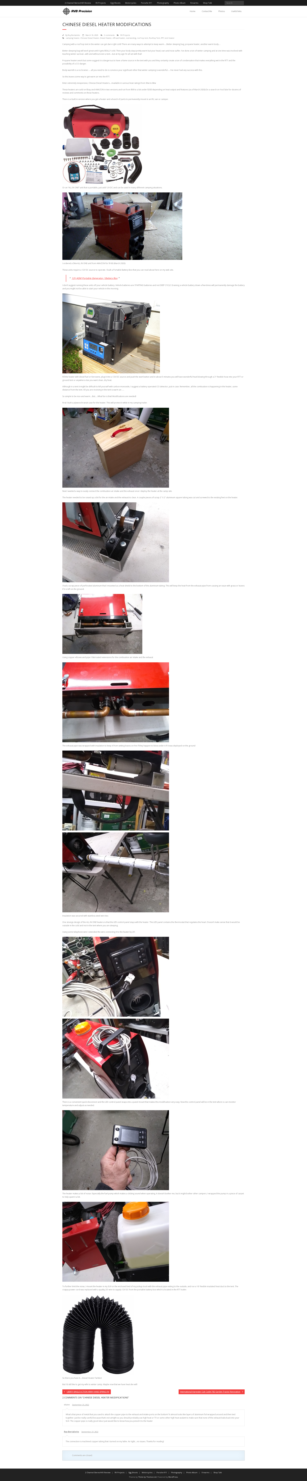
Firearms (194, 3)
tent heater (169, 38)
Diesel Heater (106, 38)
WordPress (173, 1477)
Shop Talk (207, 3)
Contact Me (207, 11)
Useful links (236, 11)
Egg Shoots (115, 3)
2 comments (109, 35)
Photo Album (179, 3)
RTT (162, 38)
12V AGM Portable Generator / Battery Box (95, 278)
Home (192, 11)
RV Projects (101, 3)
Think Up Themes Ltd (147, 1477)
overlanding (131, 38)
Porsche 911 (146, 3)
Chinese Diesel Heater (89, 38)
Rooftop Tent (154, 38)
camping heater (72, 38)
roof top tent (142, 38)
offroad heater (119, 38)
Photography (163, 3)
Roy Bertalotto (74, 35)
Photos (221, 11)
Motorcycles (130, 3)
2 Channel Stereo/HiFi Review (78, 3)
